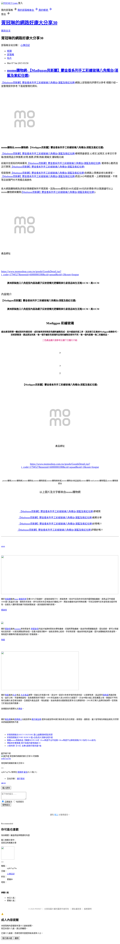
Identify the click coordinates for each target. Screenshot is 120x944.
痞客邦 (20, 772)
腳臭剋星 (22, 599)
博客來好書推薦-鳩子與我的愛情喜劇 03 (24, 743)
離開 (17, 938)
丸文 (14, 695)
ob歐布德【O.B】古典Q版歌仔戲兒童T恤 (24, 746)
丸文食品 (24, 695)
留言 (25, 772)
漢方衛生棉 (36, 719)
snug (3, 546)
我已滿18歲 (7, 938)
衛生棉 (8, 719)
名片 (9, 58)
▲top (3, 783)
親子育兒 (21, 778)
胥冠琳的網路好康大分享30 (29, 22)
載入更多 (6, 788)
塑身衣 (4, 610)
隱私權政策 (76, 909)
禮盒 (20, 709)
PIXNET (38, 909)
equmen (17, 629)
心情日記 (25, 45)
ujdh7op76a (6, 758)
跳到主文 (6, 31)
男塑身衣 (34, 629)
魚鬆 (3, 640)
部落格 (10, 54)
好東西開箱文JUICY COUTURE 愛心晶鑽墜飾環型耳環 (30, 735)
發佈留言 (6, 805)
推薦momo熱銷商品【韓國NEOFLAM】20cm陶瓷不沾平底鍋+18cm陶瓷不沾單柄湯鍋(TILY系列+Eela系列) (51, 740)
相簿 (9, 51)
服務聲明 (88, 909)
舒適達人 (18, 719)
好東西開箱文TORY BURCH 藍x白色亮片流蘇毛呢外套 (30, 737)
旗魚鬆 (106, 695)
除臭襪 (8, 599)
